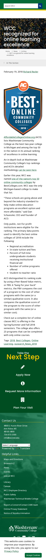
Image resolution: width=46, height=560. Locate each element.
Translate (25, 448)
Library (7, 482)
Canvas (7, 486)
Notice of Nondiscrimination (17, 513)
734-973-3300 (10, 434)
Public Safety (10, 494)
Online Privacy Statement (15, 509)
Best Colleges (23, 340)
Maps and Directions (13, 459)
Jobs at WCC (9, 476)
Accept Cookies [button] (33, 555)
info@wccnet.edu (11, 437)
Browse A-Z (9, 463)
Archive (23, 51)
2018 (12, 340)
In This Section (12, 63)
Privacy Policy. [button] (11, 551)
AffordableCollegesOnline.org (19, 137)
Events (7, 471)
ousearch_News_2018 (25, 343)
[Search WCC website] (40, 6)
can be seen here (27, 169)
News (16, 51)
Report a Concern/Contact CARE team (21, 505)
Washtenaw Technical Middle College (21, 498)
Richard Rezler (30, 71)
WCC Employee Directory (15, 490)
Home (8, 51)
